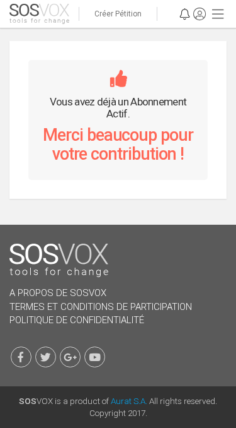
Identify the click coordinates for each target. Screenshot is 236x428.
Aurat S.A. (129, 401)
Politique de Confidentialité (76, 320)
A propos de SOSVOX (57, 293)
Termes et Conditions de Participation (100, 306)
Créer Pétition (118, 13)
